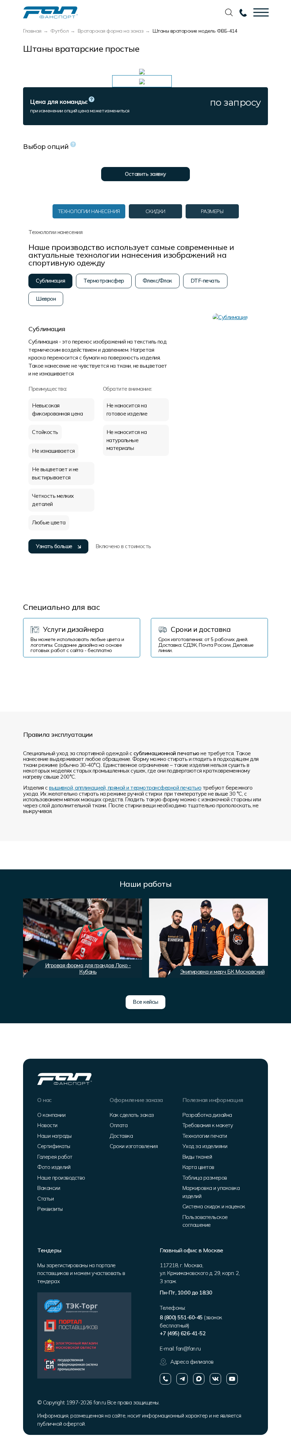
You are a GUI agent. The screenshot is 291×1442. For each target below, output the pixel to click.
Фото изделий (53, 1167)
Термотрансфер (103, 280)
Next (259, 937)
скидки (155, 211)
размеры (212, 211)
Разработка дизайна (207, 1115)
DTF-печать (205, 280)
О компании (51, 1115)
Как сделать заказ (132, 1115)
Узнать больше (54, 546)
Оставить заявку (145, 174)
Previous (28, 937)
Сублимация (50, 280)
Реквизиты (50, 1209)
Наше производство (61, 1177)
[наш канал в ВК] (215, 1379)
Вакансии (48, 1188)
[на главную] (50, 12)
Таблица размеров (204, 1177)
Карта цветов (198, 1167)
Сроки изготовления (134, 1146)
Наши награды (54, 1135)
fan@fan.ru (188, 1348)
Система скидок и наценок (213, 1206)
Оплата (118, 1125)
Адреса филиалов (192, 1361)
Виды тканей (197, 1156)
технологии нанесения (89, 211)
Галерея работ (54, 1156)
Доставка (121, 1135)
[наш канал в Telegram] (182, 1379)
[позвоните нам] (165, 1379)
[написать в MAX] (198, 1379)
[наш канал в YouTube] (232, 1379)
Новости (47, 1125)
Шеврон (46, 298)
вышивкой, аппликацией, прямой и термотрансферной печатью (125, 787)
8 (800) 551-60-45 (181, 1317)
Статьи (45, 1198)
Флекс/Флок (157, 280)
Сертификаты (53, 1146)
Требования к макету (207, 1125)
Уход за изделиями (204, 1146)
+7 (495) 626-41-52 (182, 1333)
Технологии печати (204, 1135)
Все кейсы (145, 1001)
